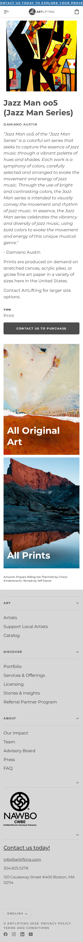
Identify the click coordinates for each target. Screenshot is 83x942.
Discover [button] (13, 652)
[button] (41, 782)
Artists (10, 617)
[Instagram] (14, 934)
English (15, 913)
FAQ (8, 768)
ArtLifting (18, 923)
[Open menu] (10, 12)
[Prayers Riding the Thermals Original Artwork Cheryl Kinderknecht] (41, 399)
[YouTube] (31, 934)
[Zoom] (41, 56)
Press (9, 759)
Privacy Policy (56, 923)
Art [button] (7, 603)
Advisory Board (19, 750)
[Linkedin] (22, 934)
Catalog (12, 635)
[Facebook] (6, 934)
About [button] (10, 718)
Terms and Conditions (26, 928)
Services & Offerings (24, 675)
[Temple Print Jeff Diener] (41, 512)
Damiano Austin (20, 124)
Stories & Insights (22, 693)
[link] (41, 328)
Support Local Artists (26, 626)
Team (9, 741)
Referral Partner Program (30, 702)
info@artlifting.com (22, 859)
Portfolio (13, 666)
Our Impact (16, 733)
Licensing (14, 684)
